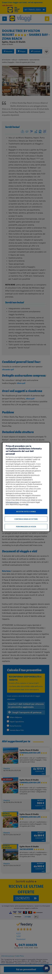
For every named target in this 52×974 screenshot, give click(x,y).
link (27, 504)
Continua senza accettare (26, 519)
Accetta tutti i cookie (26, 511)
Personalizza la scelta (26, 527)
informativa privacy (12, 502)
